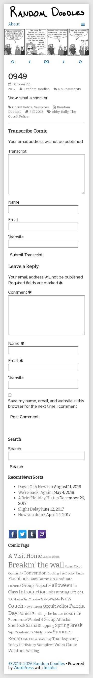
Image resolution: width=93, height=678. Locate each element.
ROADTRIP (72, 614)
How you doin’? (31, 514)
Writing (32, 651)
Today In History (22, 645)
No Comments (69, 89)
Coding (69, 566)
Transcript (17, 151)
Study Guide (43, 632)
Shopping (46, 626)
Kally (64, 112)
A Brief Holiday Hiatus (38, 498)
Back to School (51, 556)
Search (14, 448)
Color (78, 566)
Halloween (60, 585)
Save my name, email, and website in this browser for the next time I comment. (46, 404)
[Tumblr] (32, 534)
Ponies (24, 613)
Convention (35, 573)
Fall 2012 (36, 112)
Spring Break (68, 625)
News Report (33, 606)
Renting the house (47, 614)
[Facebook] (12, 534)
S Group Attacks (55, 619)
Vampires (41, 107)
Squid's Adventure (20, 632)
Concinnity (15, 573)
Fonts (34, 579)
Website (16, 237)
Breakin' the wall (36, 565)
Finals (80, 573)
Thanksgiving (65, 638)
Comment (20, 292)
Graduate (64, 579)
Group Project (34, 585)
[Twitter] (22, 534)
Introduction (33, 592)
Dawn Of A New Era (35, 486)
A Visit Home (25, 556)
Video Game (65, 644)
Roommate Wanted (24, 620)
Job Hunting (58, 592)
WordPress (23, 667)
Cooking (53, 573)
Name (14, 202)
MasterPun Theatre (26, 599)
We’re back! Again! (35, 492)
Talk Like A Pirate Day (37, 639)
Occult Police (22, 107)
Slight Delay (29, 509)
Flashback (18, 578)
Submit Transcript (26, 255)
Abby (56, 112)
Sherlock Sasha (22, 625)
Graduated (14, 586)
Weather (16, 650)
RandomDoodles (36, 89)
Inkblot (50, 667)
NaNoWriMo (50, 599)
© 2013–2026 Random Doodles (36, 663)
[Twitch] (41, 534)
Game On (46, 579)
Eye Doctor (67, 573)
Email (13, 219)
